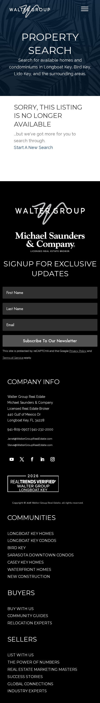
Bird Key (16, 548)
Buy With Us (20, 609)
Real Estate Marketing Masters (42, 669)
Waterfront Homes (29, 569)
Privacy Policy (78, 351)
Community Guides (27, 616)
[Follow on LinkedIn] (42, 459)
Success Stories (25, 677)
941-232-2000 (42, 429)
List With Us (20, 655)
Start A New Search (33, 147)
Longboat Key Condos (31, 540)
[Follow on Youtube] (11, 459)
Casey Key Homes (25, 562)
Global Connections (30, 684)
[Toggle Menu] (84, 9)
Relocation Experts (29, 623)
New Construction (28, 576)
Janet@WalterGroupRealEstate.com (29, 438)
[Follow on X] (22, 459)
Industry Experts (27, 691)
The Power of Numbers (33, 662)
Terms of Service (13, 357)
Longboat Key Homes (30, 533)
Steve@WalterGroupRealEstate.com (30, 445)
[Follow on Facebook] (32, 459)
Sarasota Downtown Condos (40, 555)
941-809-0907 (18, 429)
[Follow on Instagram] (52, 459)
